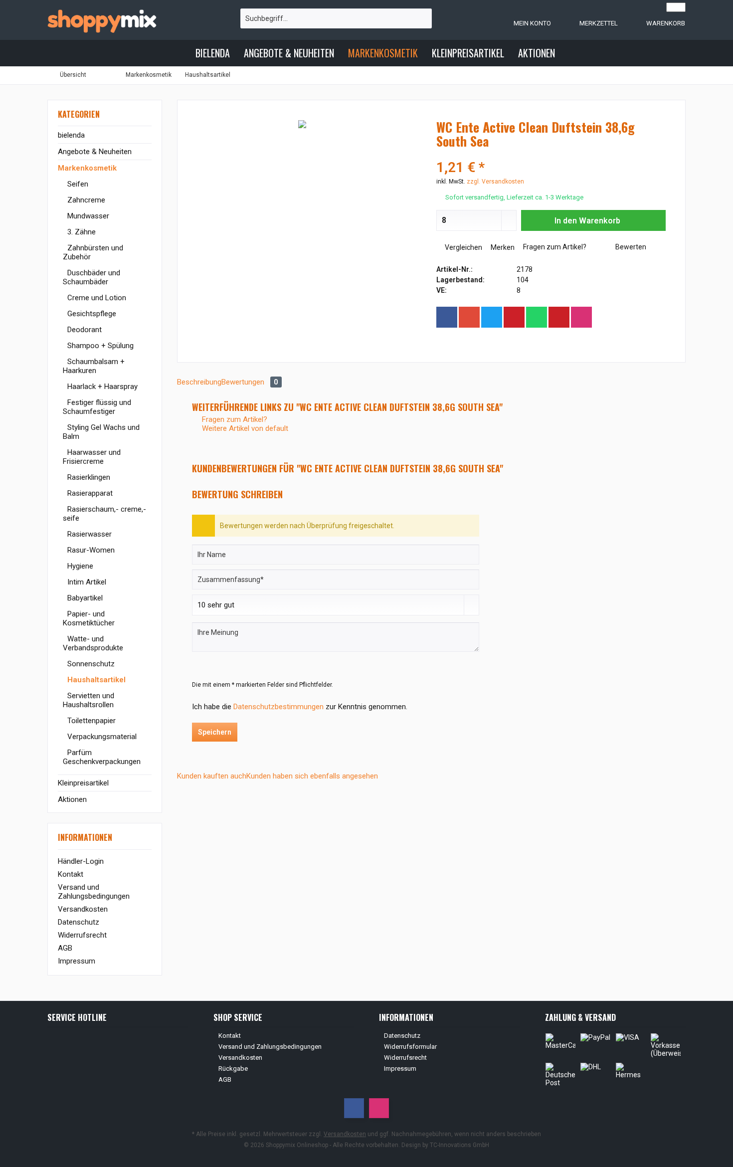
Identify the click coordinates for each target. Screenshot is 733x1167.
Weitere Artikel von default (244, 428)
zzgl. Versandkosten (495, 181)
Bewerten (630, 247)
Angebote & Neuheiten (95, 151)
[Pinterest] (514, 317)
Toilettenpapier (90, 720)
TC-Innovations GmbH (459, 1145)
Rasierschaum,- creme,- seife (104, 514)
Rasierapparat (89, 493)
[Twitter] (491, 317)
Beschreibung (199, 382)
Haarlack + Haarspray (101, 386)
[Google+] (469, 317)
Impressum (76, 961)
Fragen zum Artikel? (554, 247)
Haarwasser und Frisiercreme (92, 457)
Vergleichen (462, 247)
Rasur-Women (90, 550)
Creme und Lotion (95, 297)
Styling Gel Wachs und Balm (101, 432)
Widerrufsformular (410, 1046)
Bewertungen (249, 382)
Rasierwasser (88, 534)
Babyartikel (84, 597)
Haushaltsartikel (95, 679)
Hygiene (79, 566)
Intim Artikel (85, 582)
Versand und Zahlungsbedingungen (94, 892)
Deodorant (83, 329)
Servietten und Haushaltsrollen (88, 700)
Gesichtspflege (90, 313)
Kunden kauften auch (211, 776)
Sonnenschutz (90, 663)
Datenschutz (78, 922)
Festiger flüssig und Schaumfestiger (97, 407)
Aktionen (72, 799)
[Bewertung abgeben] (551, 154)
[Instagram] (581, 317)
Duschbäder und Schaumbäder (91, 277)
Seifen (76, 184)
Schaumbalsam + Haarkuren (94, 366)
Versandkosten (83, 909)
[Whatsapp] (536, 317)
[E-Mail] (559, 317)
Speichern (214, 732)
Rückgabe (233, 1068)
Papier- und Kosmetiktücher (89, 618)
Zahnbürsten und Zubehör (93, 252)
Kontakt (70, 874)
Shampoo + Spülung (99, 345)
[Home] (180, 53)
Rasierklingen (87, 477)
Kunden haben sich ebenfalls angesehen (312, 776)
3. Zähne (80, 231)
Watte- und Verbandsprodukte (93, 643)
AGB (65, 948)
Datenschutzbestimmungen (278, 706)
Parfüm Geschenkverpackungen (102, 757)
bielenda (71, 135)
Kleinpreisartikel (83, 782)
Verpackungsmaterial (101, 736)
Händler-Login (81, 861)
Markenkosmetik (87, 168)
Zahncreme (85, 199)
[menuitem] (656, 23)
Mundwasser (87, 215)
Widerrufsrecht (82, 935)
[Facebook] (446, 317)
